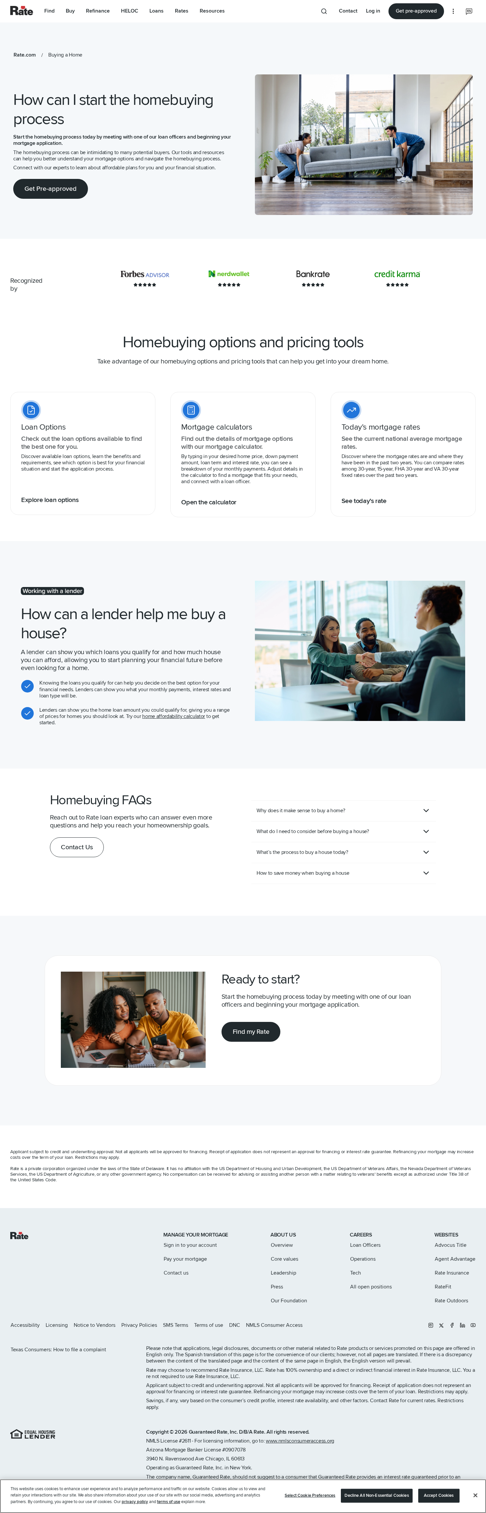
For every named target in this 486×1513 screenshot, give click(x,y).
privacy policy (135, 1501)
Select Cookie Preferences (310, 1495)
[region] (243, 1496)
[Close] (475, 1495)
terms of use (168, 1501)
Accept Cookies (439, 1495)
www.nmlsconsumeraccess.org (300, 1441)
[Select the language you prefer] (469, 11)
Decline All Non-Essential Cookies (376, 1495)
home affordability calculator (173, 716)
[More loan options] (453, 11)
